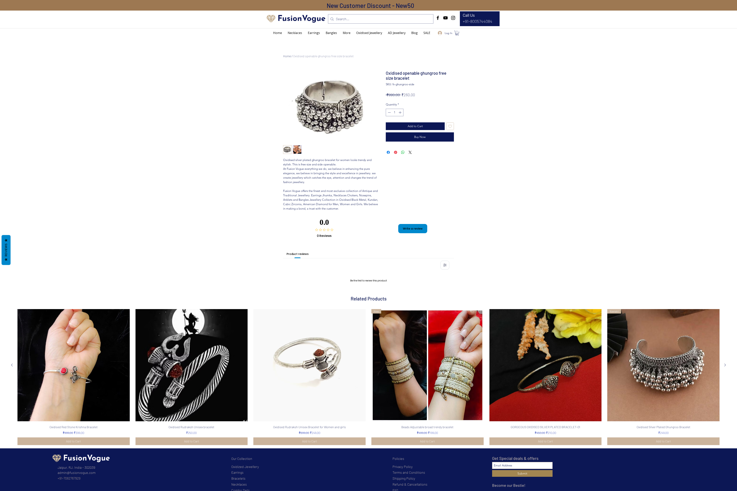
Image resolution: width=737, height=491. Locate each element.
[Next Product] (725, 414)
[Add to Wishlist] (450, 126)
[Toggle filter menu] (444, 265)
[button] (346, 32)
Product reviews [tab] (298, 254)
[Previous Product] (12, 414)
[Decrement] (389, 112)
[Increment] (400, 112)
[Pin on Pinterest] (395, 152)
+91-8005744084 (477, 21)
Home (287, 56)
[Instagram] (453, 18)
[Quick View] (73, 414)
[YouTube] (445, 18)
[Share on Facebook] (388, 152)
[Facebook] (437, 18)
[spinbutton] (395, 112)
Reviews (6, 250)
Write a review (413, 229)
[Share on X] (410, 152)
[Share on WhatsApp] (403, 152)
